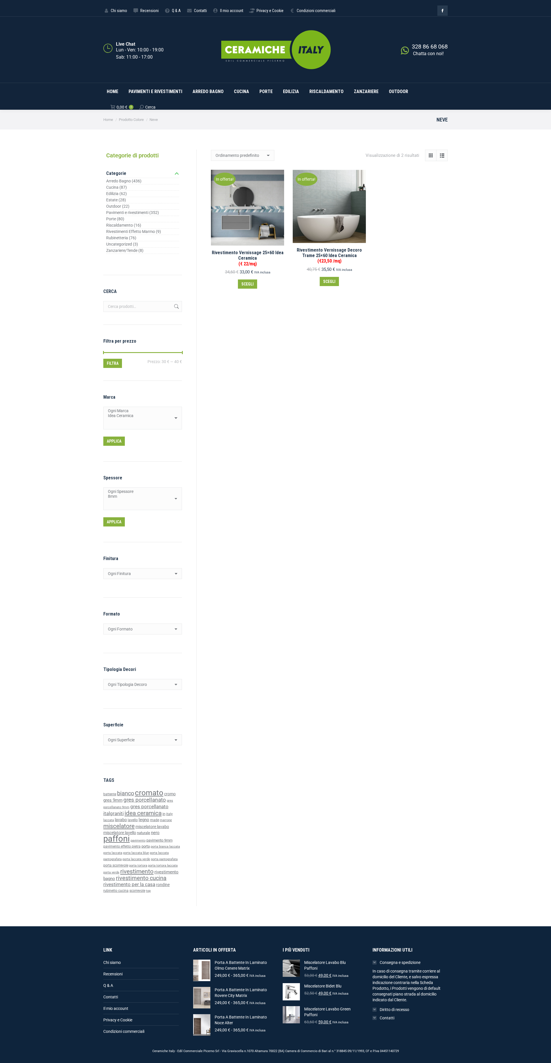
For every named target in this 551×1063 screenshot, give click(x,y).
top (148, 891)
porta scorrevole (115, 865)
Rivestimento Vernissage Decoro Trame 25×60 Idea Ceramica (329, 255)
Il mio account (115, 1008)
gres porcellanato (144, 799)
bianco (125, 793)
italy (169, 814)
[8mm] (140, 496)
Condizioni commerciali (123, 1031)
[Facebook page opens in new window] (442, 10)
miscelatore (119, 825)
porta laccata (112, 853)
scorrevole (137, 891)
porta (145, 846)
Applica (114, 441)
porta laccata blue (136, 853)
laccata (108, 820)
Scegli (247, 284)
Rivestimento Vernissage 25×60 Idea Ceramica (248, 258)
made (154, 820)
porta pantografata (164, 859)
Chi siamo (112, 962)
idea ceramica (143, 813)
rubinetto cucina (116, 891)
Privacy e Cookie (117, 1020)
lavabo (121, 819)
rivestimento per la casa (129, 884)
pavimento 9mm (159, 840)
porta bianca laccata (165, 846)
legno (144, 819)
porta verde (111, 872)
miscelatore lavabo (152, 826)
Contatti (110, 997)
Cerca (176, 306)
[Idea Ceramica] (140, 415)
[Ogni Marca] (140, 410)
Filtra (113, 363)
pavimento (138, 840)
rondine (163, 884)
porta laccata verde (136, 859)
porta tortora (138, 865)
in (163, 814)
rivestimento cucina (141, 878)
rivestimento (137, 871)
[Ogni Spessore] (140, 491)
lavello (133, 820)
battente (109, 794)
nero (155, 832)
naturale (143, 833)
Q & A (108, 985)
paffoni (116, 839)
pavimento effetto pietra (122, 846)
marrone (166, 820)
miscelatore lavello (119, 832)
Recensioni (113, 974)
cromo (170, 794)
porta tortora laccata (163, 865)
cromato (149, 792)
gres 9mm (113, 800)
